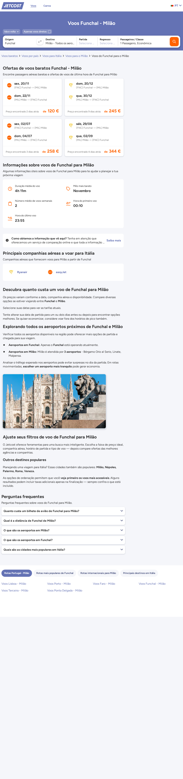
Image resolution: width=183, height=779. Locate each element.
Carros (47, 5)
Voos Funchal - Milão (152, 583)
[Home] (12, 5)
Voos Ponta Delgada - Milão (64, 590)
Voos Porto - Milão (59, 583)
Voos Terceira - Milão (14, 590)
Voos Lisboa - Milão (13, 583)
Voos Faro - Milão (104, 583)
